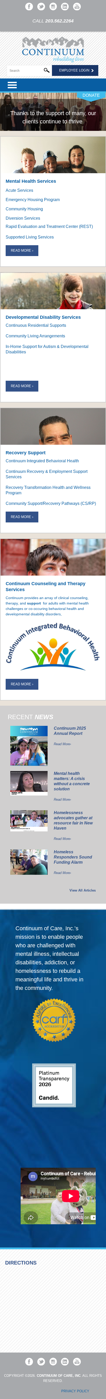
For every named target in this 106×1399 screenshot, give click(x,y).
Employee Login (74, 70)
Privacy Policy (75, 1391)
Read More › (22, 250)
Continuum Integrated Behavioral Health (42, 461)
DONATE (91, 95)
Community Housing (24, 209)
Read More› (62, 744)
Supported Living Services (30, 237)
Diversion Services (23, 218)
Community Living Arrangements (35, 336)
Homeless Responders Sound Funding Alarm (73, 857)
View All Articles (82, 890)
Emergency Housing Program (33, 199)
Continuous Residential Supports (36, 325)
